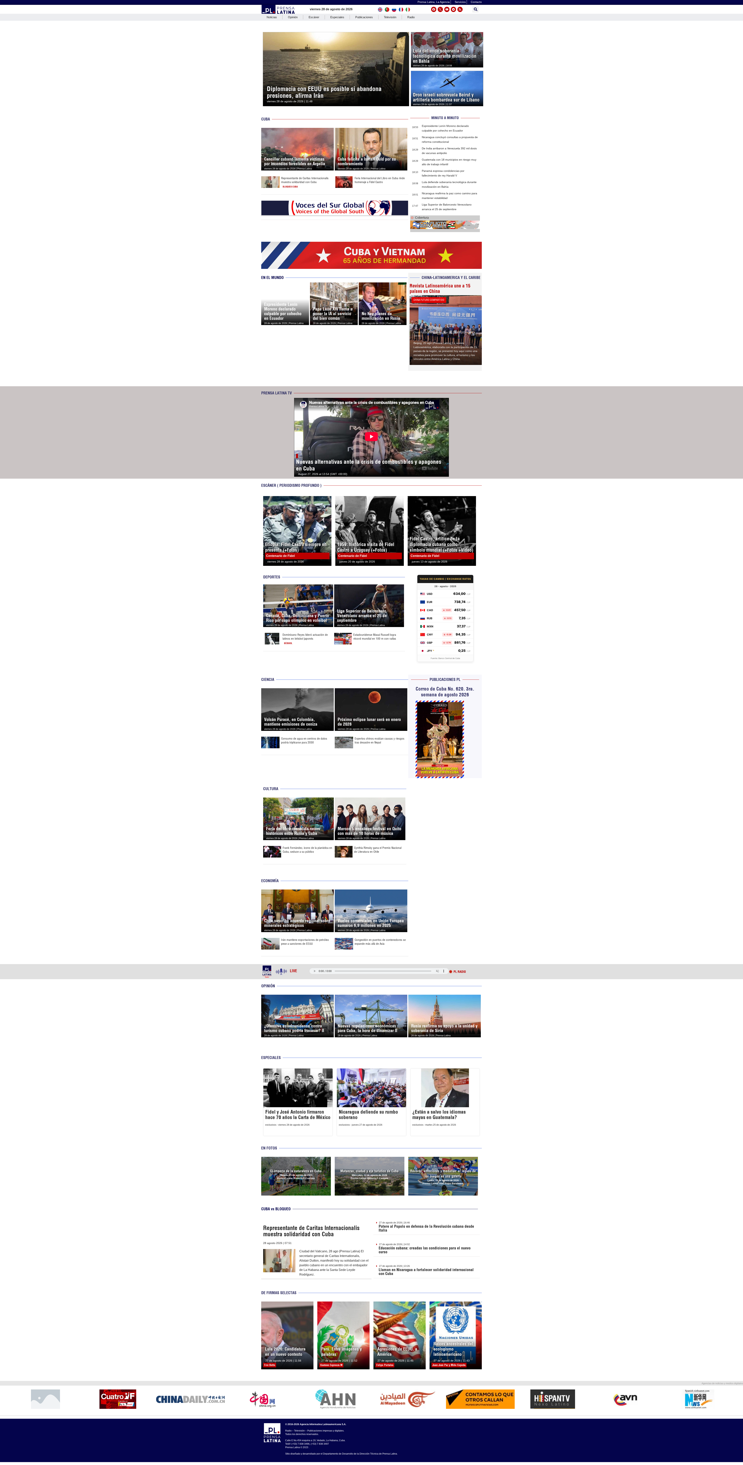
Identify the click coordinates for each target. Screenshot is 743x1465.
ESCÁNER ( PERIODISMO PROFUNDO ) (291, 485)
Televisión (390, 17)
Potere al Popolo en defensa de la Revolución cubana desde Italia (426, 1228)
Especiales (337, 17)
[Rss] (460, 9)
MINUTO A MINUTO (445, 118)
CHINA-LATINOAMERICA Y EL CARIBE (451, 277)
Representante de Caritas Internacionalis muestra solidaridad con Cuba (305, 180)
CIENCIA (267, 679)
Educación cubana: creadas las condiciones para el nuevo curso (425, 1250)
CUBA (265, 119)
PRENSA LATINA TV (276, 393)
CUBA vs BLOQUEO (276, 1208)
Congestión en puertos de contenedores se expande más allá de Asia (380, 941)
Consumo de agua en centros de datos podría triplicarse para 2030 (304, 740)
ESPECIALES (271, 1057)
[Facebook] (433, 9)
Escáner (314, 17)
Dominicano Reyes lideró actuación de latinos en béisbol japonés (305, 636)
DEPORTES (271, 577)
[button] (475, 9)
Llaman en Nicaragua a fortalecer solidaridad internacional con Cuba (426, 1271)
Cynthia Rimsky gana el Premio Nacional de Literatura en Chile (377, 849)
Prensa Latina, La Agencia (434, 1)
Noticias (272, 17)
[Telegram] (453, 9)
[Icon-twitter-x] (440, 9)
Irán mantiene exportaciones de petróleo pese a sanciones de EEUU (305, 941)
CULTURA (270, 788)
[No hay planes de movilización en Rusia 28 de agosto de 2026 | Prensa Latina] (383, 284)
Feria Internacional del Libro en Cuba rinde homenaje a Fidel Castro (380, 180)
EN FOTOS (269, 1148)
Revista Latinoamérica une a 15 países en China (440, 288)
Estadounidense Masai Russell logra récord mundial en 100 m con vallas (374, 636)
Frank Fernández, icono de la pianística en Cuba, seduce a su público (307, 849)
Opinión (293, 17)
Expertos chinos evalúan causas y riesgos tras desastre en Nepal (379, 740)
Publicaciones (364, 17)
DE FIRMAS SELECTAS (278, 1292)
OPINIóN (268, 985)
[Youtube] (446, 9)
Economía (270, 880)
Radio (411, 17)
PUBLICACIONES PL (445, 679)
